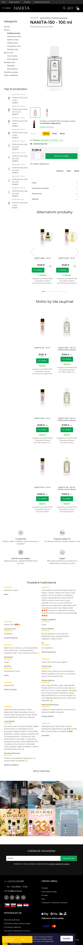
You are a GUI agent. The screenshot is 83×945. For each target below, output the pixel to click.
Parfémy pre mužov (14, 36)
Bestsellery (11, 66)
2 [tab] (48, 291)
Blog (43, 899)
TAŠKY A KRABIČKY (11, 75)
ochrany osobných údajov (59, 864)
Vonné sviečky (12, 56)
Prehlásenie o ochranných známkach (55, 903)
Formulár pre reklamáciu (12, 927)
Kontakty (45, 895)
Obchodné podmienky (12, 920)
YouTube (23, 897)
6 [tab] (66, 291)
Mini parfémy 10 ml (14, 46)
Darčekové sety (12, 49)
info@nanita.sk (14, 891)
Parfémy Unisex (12, 40)
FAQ (3, 2)
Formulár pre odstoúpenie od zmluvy (17, 931)
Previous (32, 252)
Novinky (7, 27)
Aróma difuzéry (12, 59)
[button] (42, 359)
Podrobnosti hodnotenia (59, 18)
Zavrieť (45, 170)
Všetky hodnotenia (41, 771)
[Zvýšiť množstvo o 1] (42, 156)
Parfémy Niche (12, 43)
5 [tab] (61, 291)
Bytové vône (8, 53)
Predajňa (27, 2)
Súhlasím (66, 939)
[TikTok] (17, 897)
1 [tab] (43, 291)
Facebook (6, 897)
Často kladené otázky (49, 892)
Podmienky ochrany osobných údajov (17, 923)
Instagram (12, 897)
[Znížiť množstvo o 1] (33, 156)
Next (77, 252)
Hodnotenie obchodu (41, 2)
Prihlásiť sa (68, 858)
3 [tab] (52, 291)
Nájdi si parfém (14, 2)
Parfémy (7, 30)
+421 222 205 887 (15, 881)
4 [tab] (57, 291)
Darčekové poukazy (11, 72)
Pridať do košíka (61, 156)
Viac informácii (15, 943)
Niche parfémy (12, 69)
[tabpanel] (42, 254)
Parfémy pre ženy (13, 33)
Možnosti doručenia (40, 144)
